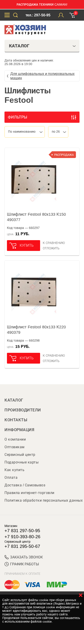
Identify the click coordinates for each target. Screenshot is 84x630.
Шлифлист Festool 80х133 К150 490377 (36, 217)
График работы (24, 564)
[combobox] (24, 132)
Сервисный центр (19, 455)
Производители (22, 410)
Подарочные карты (21, 462)
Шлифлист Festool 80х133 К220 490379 (36, 330)
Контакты (15, 420)
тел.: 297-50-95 (38, 15)
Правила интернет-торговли (29, 493)
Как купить (14, 470)
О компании (15, 439)
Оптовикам (14, 447)
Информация (19, 430)
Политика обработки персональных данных (43, 500)
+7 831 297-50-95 (22, 530)
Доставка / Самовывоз (24, 485)
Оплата (10, 477)
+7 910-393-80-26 (22, 536)
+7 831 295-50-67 (22, 546)
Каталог (13, 400)
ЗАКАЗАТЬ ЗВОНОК (26, 557)
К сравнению (54, 243)
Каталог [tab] (19, 45)
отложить (51, 248)
